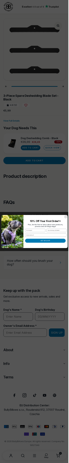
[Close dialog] (64, 216)
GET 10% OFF (44, 241)
